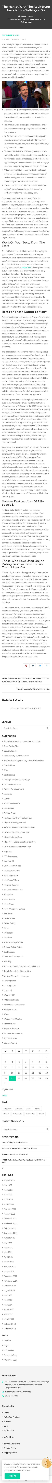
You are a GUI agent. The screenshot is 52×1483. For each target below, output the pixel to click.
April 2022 (8, 1199)
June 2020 (8, 1300)
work (41, 1114)
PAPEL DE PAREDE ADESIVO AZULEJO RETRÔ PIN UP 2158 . (24, 1161)
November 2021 (10, 1223)
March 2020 (9, 1309)
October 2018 (10, 1324)
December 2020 (10, 1276)
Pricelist (7, 1421)
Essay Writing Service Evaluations (15, 1142)
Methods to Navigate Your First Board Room (19, 1148)
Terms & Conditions (12, 1444)
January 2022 (9, 1214)
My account (9, 1430)
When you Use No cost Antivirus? (15, 1154)
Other (30, 16)
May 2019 (8, 1314)
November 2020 (10, 1281)
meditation (30, 1114)
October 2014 (10, 1329)
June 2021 (8, 1247)
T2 (3, 1168)
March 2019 (9, 1319)
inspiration (17, 1114)
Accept (12, 1476)
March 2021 (9, 1262)
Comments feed (10, 1355)
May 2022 (8, 1195)
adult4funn (26, 267)
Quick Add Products (12, 1417)
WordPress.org (10, 1360)
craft (29, 1108)
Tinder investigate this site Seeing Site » (33, 689)
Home (23, 16)
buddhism (7, 1108)
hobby (6, 1114)
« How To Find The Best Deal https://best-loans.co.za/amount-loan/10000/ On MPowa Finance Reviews (25, 680)
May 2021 (8, 1252)
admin (6, 39)
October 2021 (10, 1228)
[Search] (47, 728)
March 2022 (9, 1204)
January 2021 (9, 1271)
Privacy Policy (10, 1448)
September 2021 (11, 1233)
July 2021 (8, 1242)
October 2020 (10, 1285)
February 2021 (10, 1266)
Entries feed (9, 1350)
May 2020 (8, 1305)
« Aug (4, 1095)
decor (37, 1108)
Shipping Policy (10, 1452)
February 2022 (10, 1209)
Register (7, 1341)
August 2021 (9, 1238)
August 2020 (9, 1290)
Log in (6, 1345)
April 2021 (8, 1257)
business (19, 1108)
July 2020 (8, 1295)
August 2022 (9, 1180)
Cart (6, 1426)
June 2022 (8, 1190)
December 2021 (10, 1218)
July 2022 (8, 1185)
